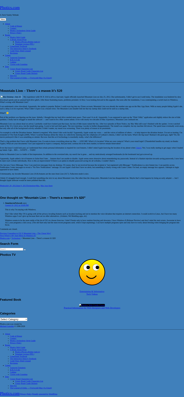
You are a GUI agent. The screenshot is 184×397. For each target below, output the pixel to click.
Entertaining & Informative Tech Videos (92, 292)
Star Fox (13, 76)
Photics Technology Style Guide (23, 31)
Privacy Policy (16, 33)
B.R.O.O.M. (15, 60)
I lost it (138, 148)
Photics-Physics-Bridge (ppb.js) (27, 42)
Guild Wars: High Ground (20, 51)
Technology (31, 186)
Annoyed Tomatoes (18, 58)
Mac (38, 186)
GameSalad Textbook (18, 46)
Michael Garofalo (7, 326)
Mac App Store (47, 186)
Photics (3, 186)
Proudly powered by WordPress (44, 394)
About (7, 24)
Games (8, 55)
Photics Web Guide (17, 37)
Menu (3, 19)
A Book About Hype (18, 40)
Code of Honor (16, 26)
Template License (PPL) (24, 44)
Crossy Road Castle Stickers (26, 73)
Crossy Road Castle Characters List (29, 71)
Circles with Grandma (18, 64)
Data (7, 67)
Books (7, 35)
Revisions (14, 53)
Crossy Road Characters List (21, 69)
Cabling (13, 62)
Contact (13, 28)
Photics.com (10, 7)
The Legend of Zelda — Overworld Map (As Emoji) (31, 78)
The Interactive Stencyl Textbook (23, 49)
